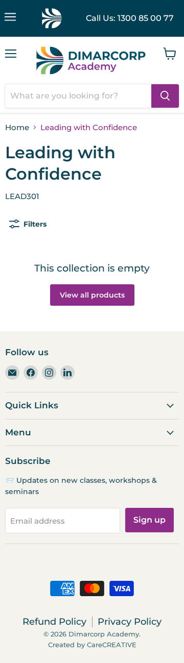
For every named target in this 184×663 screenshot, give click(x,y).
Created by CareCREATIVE (92, 645)
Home (17, 127)
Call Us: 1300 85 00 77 (130, 18)
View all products (92, 295)
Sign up (149, 520)
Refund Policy (54, 621)
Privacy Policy (130, 621)
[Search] (165, 96)
